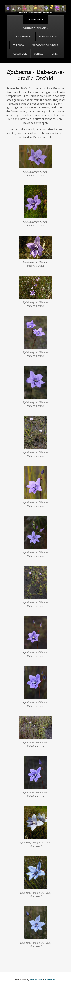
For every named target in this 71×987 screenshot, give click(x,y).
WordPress (36, 979)
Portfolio (50, 979)
